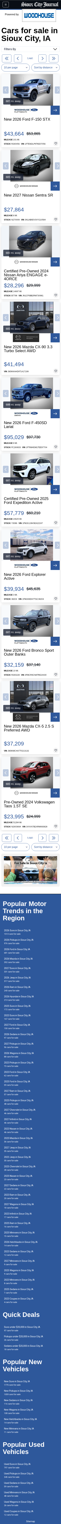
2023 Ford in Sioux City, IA (17, 1074)
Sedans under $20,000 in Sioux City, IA (23, 1348)
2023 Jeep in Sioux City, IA (17, 1159)
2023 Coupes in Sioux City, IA (18, 1300)
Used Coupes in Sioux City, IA (18, 1513)
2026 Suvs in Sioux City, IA (17, 932)
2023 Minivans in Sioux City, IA (19, 1281)
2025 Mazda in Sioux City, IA (18, 1140)
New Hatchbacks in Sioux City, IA (20, 1421)
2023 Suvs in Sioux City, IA (17, 1017)
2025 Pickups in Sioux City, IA (19, 1102)
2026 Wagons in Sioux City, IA (19, 1055)
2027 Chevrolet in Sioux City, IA (19, 1112)
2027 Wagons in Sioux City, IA (19, 1206)
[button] (6, 90)
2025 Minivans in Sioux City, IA (19, 1234)
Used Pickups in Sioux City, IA (19, 1475)
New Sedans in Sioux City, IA (18, 1402)
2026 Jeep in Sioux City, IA (17, 979)
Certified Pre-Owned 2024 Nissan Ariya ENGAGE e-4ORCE (26, 275)
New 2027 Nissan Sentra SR (28, 195)
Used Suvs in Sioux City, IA (17, 1466)
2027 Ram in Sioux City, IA (17, 1093)
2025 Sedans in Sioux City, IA (18, 1291)
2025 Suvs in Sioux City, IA (17, 1008)
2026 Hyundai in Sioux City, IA (19, 998)
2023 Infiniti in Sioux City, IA (18, 1215)
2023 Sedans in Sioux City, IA (18, 1253)
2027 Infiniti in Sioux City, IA (18, 1121)
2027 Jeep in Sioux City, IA (17, 1149)
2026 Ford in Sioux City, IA (17, 951)
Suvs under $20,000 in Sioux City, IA (22, 1329)
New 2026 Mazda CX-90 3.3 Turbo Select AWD (28, 349)
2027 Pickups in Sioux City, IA (19, 1045)
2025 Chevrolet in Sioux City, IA (19, 1168)
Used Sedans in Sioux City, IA (18, 1485)
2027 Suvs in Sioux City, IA (17, 970)
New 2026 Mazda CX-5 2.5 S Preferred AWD (29, 728)
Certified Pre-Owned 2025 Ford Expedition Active (26, 501)
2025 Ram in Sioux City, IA (17, 1225)
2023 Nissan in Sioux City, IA (18, 1130)
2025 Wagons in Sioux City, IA (19, 1272)
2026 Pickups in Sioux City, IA (19, 942)
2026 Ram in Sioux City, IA (17, 989)
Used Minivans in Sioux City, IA (19, 1494)
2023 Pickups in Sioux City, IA (19, 1064)
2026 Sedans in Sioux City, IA (18, 1036)
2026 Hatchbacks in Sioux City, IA (21, 1244)
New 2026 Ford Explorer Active (25, 576)
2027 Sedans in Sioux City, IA (18, 1187)
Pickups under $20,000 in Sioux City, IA (23, 1338)
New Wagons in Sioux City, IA (18, 1411)
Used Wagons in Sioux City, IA (19, 1504)
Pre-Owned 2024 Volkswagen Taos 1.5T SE (29, 804)
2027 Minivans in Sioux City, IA (19, 1263)
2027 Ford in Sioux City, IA (17, 1027)
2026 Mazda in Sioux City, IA (18, 960)
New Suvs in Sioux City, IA (17, 1383)
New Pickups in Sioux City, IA (18, 1393)
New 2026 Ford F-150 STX (27, 119)
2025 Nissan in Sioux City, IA (18, 1178)
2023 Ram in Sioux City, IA (17, 1197)
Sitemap (30, 1521)
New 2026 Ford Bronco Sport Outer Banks (29, 652)
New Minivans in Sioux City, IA (19, 1430)
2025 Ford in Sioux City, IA (17, 1083)
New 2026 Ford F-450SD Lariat (25, 425)
